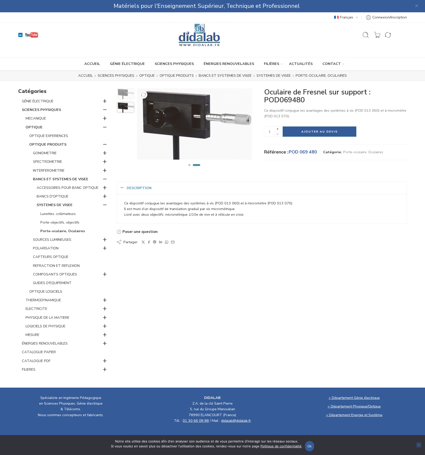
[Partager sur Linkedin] (161, 242)
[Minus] (277, 134)
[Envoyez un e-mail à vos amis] (173, 242)
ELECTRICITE (36, 308)
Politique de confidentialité (281, 446)
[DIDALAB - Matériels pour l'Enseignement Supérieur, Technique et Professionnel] (200, 35)
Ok (309, 446)
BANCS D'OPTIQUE (52, 196)
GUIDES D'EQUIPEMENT (52, 282)
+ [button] (105, 100)
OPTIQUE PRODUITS (177, 75)
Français (346, 17)
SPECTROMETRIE (47, 161)
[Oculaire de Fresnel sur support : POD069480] (125, 93)
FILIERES (28, 369)
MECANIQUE (36, 118)
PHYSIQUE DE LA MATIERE (47, 317)
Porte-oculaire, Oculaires (321, 75)
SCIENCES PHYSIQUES (174, 63)
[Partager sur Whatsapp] (167, 242)
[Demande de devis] (377, 34)
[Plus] (277, 129)
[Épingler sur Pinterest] (155, 242)
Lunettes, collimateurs (58, 213)
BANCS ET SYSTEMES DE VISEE (225, 75)
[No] (418, 444)
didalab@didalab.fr (236, 420)
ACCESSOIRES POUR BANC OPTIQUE (67, 187)
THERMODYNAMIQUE (43, 300)
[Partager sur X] (143, 242)
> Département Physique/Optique (354, 406)
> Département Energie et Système (354, 414)
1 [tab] (189, 169)
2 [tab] (197, 169)
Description (139, 187)
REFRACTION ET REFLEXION (56, 265)
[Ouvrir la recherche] (365, 34)
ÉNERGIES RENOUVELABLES (229, 63)
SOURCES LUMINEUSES (52, 239)
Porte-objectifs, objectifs (59, 222)
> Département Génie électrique (354, 397)
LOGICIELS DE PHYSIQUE (45, 326)
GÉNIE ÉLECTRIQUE (127, 63)
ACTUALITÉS (301, 63)
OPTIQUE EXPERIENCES (48, 135)
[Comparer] (143, 95)
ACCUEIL (92, 63)
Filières (271, 63)
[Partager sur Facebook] (149, 242)
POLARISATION (46, 248)
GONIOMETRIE (45, 153)
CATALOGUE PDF (36, 360)
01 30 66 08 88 (196, 420)
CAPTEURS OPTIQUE (50, 256)
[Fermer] (417, 6)
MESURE (32, 334)
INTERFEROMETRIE (48, 170)
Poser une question (139, 231)
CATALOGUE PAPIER (39, 351)
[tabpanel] (194, 125)
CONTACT (331, 63)
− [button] (105, 109)
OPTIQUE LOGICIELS (45, 291)
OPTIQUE (147, 75)
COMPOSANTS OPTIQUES (55, 274)
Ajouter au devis (319, 132)
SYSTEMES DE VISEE (274, 75)
